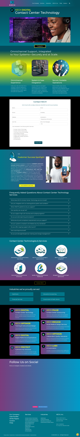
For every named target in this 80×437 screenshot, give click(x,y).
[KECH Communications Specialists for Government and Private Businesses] (12, 3)
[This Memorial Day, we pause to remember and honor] (40, 387)
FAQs (61, 3)
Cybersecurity (28, 429)
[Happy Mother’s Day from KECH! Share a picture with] (19, 399)
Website (14, 117)
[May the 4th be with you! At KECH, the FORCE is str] (61, 399)
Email (41, 107)
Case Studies (13, 416)
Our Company (35, 3)
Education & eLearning (46, 420)
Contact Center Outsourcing (31, 419)
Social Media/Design (29, 422)
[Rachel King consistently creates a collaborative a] (40, 399)
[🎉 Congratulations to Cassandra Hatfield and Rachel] (61, 387)
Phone (13, 112)
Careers (12, 421)
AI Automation (28, 430)
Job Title (14, 121)
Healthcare (43, 418)
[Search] (69, 3)
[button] (40, 200)
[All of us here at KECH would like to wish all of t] (19, 375)
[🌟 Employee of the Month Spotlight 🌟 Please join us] (61, 375)
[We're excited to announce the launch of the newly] (19, 387)
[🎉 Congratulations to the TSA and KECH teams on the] (40, 375)
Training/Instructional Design (31, 420)
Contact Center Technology (31, 418)
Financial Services (45, 419)
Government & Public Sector (47, 422)
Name (13, 107)
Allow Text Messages (45, 121)
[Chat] (77, 434)
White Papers (14, 418)
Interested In (43, 117)
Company (42, 112)
